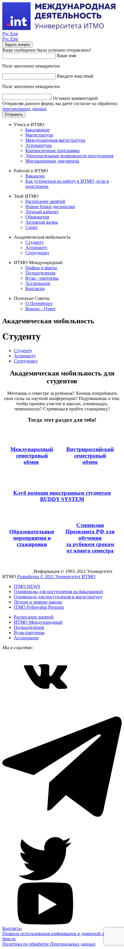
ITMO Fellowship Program (39, 607)
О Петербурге (38, 303)
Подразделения (40, 272)
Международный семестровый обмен (31, 455)
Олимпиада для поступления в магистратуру (58, 596)
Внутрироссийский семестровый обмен (90, 455)
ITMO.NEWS (27, 586)
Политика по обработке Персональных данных (48, 943)
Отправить (14, 114)
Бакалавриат (37, 129)
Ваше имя (66, 55)
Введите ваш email (75, 76)
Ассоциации (37, 283)
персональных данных (24, 108)
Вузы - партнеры (42, 278)
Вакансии (35, 175)
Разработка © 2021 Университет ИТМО (56, 576)
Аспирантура (38, 145)
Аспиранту (36, 247)
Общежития (37, 216)
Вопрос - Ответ (40, 308)
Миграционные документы (52, 160)
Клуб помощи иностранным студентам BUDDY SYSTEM (62, 496)
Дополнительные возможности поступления (69, 155)
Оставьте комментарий (75, 98)
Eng (14, 33)
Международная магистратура (55, 140)
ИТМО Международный (38, 622)
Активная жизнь (41, 222)
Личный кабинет (42, 211)
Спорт (31, 227)
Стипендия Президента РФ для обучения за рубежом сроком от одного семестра (89, 538)
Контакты (35, 288)
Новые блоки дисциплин (50, 206)
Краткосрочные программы (52, 150)
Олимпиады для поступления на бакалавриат (58, 591)
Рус (6, 33)
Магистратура (39, 134)
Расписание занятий (45, 201)
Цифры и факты (41, 267)
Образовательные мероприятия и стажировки (31, 537)
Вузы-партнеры (29, 632)
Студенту (34, 242)
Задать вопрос (17, 44)
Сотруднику (37, 252)
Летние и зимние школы (38, 601)
